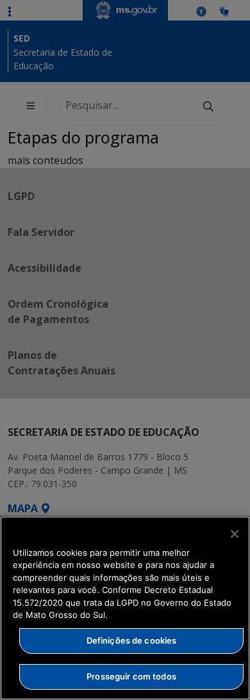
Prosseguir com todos (131, 676)
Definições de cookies (132, 640)
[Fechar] (235, 534)
